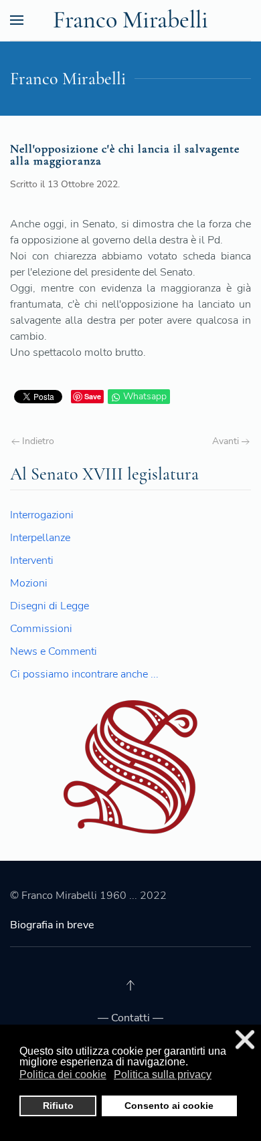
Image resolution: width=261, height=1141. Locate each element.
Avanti (227, 441)
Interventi (32, 560)
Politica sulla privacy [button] (162, 1074)
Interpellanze (40, 537)
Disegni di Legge (49, 606)
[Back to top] (130, 985)
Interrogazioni (42, 515)
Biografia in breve (52, 925)
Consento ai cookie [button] (168, 1105)
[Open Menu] (16, 20)
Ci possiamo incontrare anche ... (84, 674)
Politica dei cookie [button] (62, 1074)
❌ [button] (245, 1039)
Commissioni (41, 628)
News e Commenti (53, 651)
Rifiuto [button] (58, 1105)
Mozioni (29, 583)
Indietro (36, 441)
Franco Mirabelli (130, 19)
